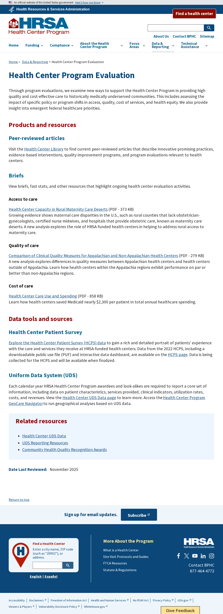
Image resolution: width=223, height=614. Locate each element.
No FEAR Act (141, 600)
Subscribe (137, 515)
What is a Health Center (121, 550)
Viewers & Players (20, 607)
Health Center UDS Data (44, 435)
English (36, 576)
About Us (161, 36)
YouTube (195, 556)
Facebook (178, 556)
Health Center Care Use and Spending (43, 296)
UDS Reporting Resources (45, 442)
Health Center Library (43, 149)
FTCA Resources (115, 563)
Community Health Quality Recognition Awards (64, 449)
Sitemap (206, 36)
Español (51, 576)
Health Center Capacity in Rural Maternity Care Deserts (58, 209)
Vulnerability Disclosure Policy (58, 607)
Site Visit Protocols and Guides (126, 556)
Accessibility (17, 600)
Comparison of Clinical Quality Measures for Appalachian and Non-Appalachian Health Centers (93, 255)
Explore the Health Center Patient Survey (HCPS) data (57, 342)
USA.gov (183, 600)
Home (13, 62)
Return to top (19, 499)
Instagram (211, 556)
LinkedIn (203, 556)
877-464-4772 (202, 571)
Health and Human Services (108, 600)
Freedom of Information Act (69, 600)
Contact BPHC (184, 36)
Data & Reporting (35, 62)
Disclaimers (36, 600)
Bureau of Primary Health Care (39, 26)
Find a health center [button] (194, 13)
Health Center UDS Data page (89, 397)
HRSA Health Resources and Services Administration (199, 543)
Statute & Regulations (120, 570)
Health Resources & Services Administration (53, 9)
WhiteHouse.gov (94, 607)
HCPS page (178, 354)
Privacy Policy (162, 600)
